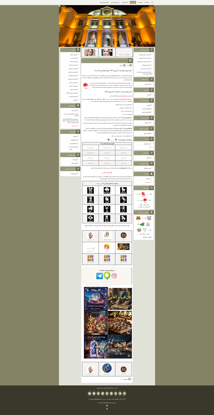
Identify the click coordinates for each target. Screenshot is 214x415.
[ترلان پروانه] (107, 53)
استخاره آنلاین (125, 2)
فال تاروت (140, 2)
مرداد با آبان (107, 158)
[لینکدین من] (89, 393)
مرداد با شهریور (90, 153)
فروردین (113, 140)
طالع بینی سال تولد (147, 237)
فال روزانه (133, 2)
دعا (150, 147)
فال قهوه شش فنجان (146, 112)
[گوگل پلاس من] (98, 393)
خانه (152, 2)
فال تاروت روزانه (74, 54)
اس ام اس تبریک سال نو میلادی (144, 61)
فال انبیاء (149, 94)
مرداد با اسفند (90, 163)
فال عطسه (75, 159)
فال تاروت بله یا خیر (73, 96)
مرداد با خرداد (90, 147)
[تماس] (107, 393)
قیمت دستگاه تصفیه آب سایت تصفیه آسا (71, 115)
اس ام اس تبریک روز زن (146, 68)
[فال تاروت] (120, 299)
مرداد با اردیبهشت (107, 147)
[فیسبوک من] (115, 393)
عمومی (122, 379)
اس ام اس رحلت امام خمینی (145, 58)
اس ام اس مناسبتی (115, 2)
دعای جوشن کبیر (147, 143)
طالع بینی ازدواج (147, 133)
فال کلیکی (149, 157)
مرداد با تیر (123, 153)
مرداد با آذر (90, 158)
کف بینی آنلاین (148, 122)
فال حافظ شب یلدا (74, 143)
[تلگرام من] (120, 393)
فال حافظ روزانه (90, 251)
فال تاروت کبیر (74, 58)
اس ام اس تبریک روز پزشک (145, 54)
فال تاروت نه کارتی (73, 82)
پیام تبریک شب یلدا (73, 147)
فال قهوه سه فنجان (147, 108)
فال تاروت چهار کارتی (73, 72)
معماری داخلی (75, 110)
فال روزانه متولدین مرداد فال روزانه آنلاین (113, 60)
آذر (106, 140)
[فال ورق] (96, 347)
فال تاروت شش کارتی (73, 79)
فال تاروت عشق (74, 89)
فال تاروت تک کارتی (73, 65)
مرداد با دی (123, 163)
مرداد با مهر (123, 158)
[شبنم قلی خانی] (89, 53)
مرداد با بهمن (107, 163)
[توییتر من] (102, 393)
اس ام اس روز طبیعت (146, 65)
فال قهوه (149, 105)
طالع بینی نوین (74, 163)
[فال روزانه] (96, 299)
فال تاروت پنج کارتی (73, 75)
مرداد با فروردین (123, 147)
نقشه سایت (100, 403)
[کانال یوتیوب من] (94, 393)
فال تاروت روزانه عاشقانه (72, 93)
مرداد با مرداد (107, 153)
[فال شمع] (96, 323)
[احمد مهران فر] (124, 55)
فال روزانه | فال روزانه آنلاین (107, 15)
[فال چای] (120, 347)
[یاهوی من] (124, 393)
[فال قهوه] (120, 323)
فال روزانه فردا (74, 173)
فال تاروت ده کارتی (73, 86)
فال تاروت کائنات (74, 61)
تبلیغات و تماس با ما (104, 2)
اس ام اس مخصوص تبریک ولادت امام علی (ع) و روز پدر (144, 73)
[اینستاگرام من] (111, 393)
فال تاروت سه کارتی (73, 68)
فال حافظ (147, 2)
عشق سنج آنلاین (147, 168)
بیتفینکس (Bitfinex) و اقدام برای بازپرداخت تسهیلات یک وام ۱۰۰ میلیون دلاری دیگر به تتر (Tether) (71, 120)
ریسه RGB (148, 178)
